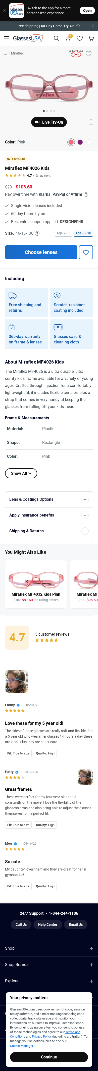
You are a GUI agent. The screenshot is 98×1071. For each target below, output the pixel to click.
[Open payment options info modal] (85, 194)
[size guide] (37, 233)
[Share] (91, 122)
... (5, 53)
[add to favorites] (86, 252)
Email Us (76, 925)
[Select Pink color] (71, 142)
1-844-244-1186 (63, 913)
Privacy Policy (42, 1036)
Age (63, 233)
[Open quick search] (56, 38)
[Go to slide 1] (44, 111)
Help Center (47, 925)
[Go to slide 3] (51, 111)
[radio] (6, 176)
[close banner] (3, 10)
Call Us (21, 925)
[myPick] (88, 53)
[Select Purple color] (80, 142)
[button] (49, 26)
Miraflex (17, 53)
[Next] (93, 26)
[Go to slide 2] (47, 111)
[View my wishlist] (80, 38)
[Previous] (5, 26)
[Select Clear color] (89, 142)
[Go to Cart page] (91, 38)
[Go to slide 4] (54, 111)
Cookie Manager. (22, 1046)
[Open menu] (6, 38)
